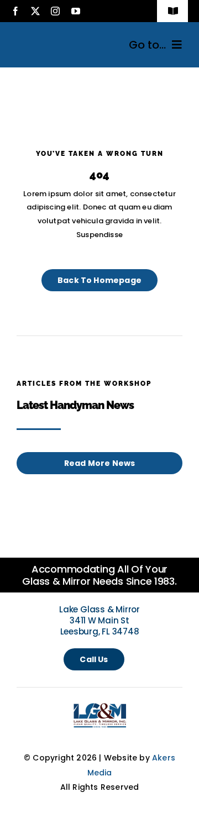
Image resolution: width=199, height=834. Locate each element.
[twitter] (35, 11)
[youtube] (75, 11)
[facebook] (15, 11)
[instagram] (55, 11)
